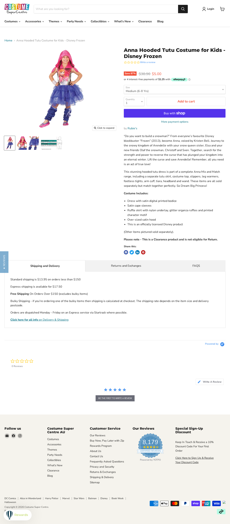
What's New (123, 21)
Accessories (33, 21)
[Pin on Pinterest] (143, 252)
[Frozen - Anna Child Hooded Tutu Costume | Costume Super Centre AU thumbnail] (51, 143)
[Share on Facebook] (126, 252)
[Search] (183, 9)
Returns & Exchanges (103, 472)
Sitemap (95, 482)
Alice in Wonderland (30, 498)
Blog (160, 21)
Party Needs (75, 21)
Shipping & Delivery (102, 477)
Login (210, 9)
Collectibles (99, 21)
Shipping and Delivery (45, 266)
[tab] (210, 382)
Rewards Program (101, 446)
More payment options (174, 121)
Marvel (66, 498)
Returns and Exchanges (126, 266)
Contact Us (96, 456)
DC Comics (10, 498)
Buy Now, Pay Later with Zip (107, 440)
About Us (95, 451)
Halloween (10, 502)
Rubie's (132, 128)
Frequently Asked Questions (107, 461)
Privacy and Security (102, 467)
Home (8, 40)
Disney (104, 498)
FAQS (196, 266)
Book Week (118, 498)
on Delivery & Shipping (39, 320)
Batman (92, 498)
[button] (4, 262)
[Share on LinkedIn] (137, 252)
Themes (54, 21)
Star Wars (79, 498)
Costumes (11, 21)
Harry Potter (51, 498)
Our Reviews (97, 435)
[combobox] (106, 9)
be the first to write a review (115, 398)
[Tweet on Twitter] (132, 252)
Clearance (145, 21)
